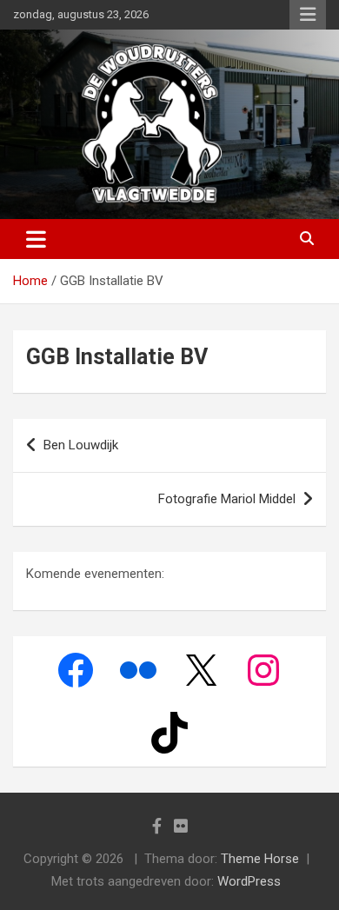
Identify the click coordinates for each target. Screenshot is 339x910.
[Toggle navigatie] (36, 239)
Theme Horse (260, 859)
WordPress (249, 881)
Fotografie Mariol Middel (227, 499)
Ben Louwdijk (80, 445)
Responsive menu (307, 15)
